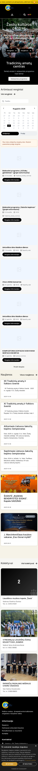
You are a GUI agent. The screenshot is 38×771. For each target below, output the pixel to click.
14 (23, 121)
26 (14, 126)
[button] (29, 7)
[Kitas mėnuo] (35, 108)
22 (28, 123)
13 (18, 121)
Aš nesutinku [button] (27, 764)
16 (33, 121)
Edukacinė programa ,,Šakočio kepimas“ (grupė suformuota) (18, 208)
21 (23, 123)
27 (4, 116)
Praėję (23, 133)
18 (9, 123)
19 (14, 123)
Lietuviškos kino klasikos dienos (15, 247)
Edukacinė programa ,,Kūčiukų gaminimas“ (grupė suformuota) (16, 172)
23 (33, 123)
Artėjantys (6, 133)
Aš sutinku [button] (9, 764)
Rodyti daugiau (19, 367)
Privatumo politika (30, 760)
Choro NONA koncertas (11, 282)
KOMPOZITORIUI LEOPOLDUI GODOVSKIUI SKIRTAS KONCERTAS (18, 352)
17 (4, 123)
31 (23, 116)
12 (14, 121)
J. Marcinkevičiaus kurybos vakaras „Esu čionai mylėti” (17, 535)
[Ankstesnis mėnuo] (4, 108)
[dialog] (19, 757)
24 (4, 126)
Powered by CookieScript (19, 769)
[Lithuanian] (30, 14)
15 (28, 121)
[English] (28, 14)
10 (4, 121)
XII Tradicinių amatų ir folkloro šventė (15, 382)
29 (14, 116)
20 (18, 123)
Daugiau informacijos (11, 180)
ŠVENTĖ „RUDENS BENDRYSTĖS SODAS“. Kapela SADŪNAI (15, 498)
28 (9, 116)
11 (9, 121)
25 (9, 126)
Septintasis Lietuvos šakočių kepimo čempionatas (18, 452)
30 (19, 116)
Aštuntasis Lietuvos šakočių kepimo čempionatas (18, 427)
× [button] (35, 746)
